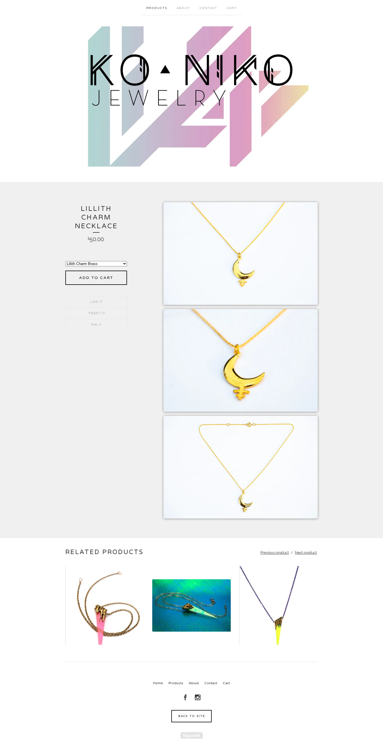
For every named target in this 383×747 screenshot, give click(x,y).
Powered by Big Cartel (192, 735)
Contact (208, 8)
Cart (232, 8)
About (183, 8)
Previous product (274, 552)
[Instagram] (197, 697)
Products (156, 8)
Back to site (191, 716)
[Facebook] (185, 697)
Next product (306, 552)
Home (158, 683)
